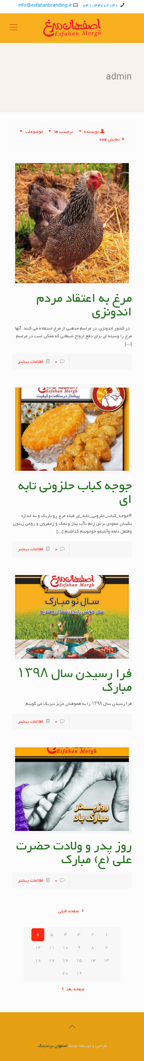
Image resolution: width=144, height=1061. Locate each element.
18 (38, 960)
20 (65, 973)
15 (79, 960)
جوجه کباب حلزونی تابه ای (75, 493)
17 (52, 960)
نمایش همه (109, 139)
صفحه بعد (75, 989)
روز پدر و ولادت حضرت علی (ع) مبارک (74, 853)
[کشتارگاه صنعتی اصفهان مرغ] (72, 28)
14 (93, 960)
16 (65, 960)
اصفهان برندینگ (53, 1046)
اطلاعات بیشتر (30, 361)
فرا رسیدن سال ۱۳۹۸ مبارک (74, 680)
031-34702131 (100, 5)
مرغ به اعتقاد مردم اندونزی (84, 305)
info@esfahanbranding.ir (45, 5)
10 (65, 947)
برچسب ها (63, 131)
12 (38, 947)
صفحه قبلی (68, 911)
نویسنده (91, 131)
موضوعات (34, 131)
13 (106, 960)
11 (52, 947)
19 (79, 973)
